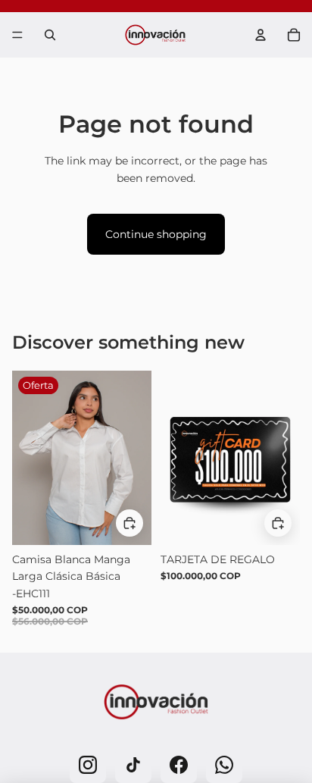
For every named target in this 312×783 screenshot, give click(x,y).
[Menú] (17, 34)
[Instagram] (88, 765)
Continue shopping (156, 234)
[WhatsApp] (224, 765)
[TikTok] (133, 765)
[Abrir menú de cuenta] (260, 35)
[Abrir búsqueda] (50, 35)
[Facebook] (179, 765)
